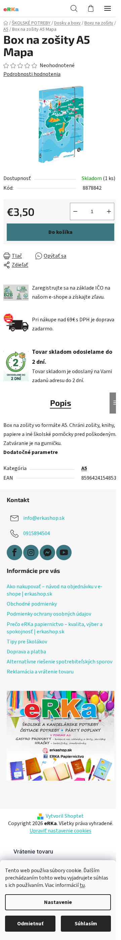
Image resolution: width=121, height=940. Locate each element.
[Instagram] (31, 552)
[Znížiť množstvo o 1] (75, 211)
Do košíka (60, 232)
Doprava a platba (26, 651)
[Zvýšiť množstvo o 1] (109, 211)
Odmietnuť (30, 923)
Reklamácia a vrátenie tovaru (40, 671)
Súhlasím (86, 923)
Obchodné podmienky (32, 604)
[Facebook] (14, 552)
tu (82, 885)
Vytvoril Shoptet (65, 816)
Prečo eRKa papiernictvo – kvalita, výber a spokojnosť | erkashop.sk (55, 628)
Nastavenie (58, 902)
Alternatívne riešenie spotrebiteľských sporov (59, 661)
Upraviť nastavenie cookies (60, 830)
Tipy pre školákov (27, 641)
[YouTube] (64, 552)
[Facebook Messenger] (47, 552)
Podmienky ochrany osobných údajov (49, 614)
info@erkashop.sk (44, 518)
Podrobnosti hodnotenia (32, 74)
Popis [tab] (60, 403)
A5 (84, 468)
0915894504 (36, 533)
